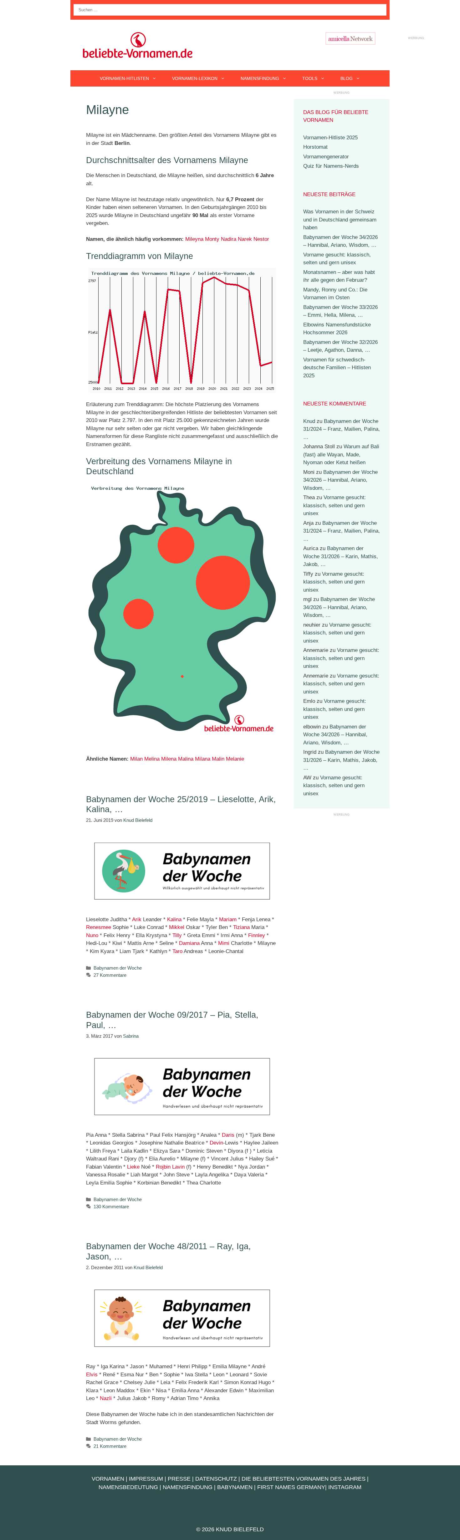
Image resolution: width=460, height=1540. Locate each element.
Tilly (177, 935)
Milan (136, 759)
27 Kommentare (110, 975)
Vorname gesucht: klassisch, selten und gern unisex (334, 505)
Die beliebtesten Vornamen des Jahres (303, 1479)
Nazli (106, 1398)
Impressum (146, 1479)
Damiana (189, 943)
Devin (216, 1143)
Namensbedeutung (128, 1487)
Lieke (133, 1167)
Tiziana (241, 927)
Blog (346, 78)
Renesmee (98, 927)
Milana (202, 759)
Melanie (235, 759)
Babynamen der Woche (118, 968)
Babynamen (235, 1487)
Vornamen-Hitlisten (124, 78)
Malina (185, 759)
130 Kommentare (111, 1206)
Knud (309, 421)
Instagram (344, 1487)
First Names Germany (291, 1487)
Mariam (228, 919)
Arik (136, 919)
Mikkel (176, 927)
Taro (177, 951)
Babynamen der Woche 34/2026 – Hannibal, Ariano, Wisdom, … (340, 480)
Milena (168, 759)
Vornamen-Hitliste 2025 (330, 138)
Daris (228, 1135)
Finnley (256, 935)
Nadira (228, 239)
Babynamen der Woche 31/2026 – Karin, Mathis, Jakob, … (340, 556)
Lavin (178, 1167)
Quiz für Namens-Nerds (331, 166)
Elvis (92, 1375)
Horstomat (315, 147)
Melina (152, 759)
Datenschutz (216, 1479)
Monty (212, 239)
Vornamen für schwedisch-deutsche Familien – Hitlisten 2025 (337, 368)
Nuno (92, 935)
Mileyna (194, 239)
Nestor (261, 239)
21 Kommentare (110, 1446)
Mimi (223, 943)
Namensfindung (260, 78)
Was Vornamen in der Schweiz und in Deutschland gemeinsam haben (339, 220)
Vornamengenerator (326, 157)
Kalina (174, 919)
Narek (245, 239)
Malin (218, 759)
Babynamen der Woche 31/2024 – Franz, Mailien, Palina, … (341, 429)
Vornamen (108, 1479)
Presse (179, 1479)
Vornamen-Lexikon (194, 78)
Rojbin (163, 1167)
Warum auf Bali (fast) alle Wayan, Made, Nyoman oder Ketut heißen (341, 454)
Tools (309, 78)
